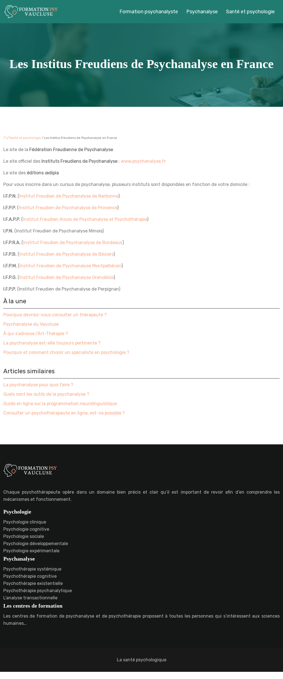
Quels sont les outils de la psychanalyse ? (46, 394)
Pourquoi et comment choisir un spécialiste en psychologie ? (66, 352)
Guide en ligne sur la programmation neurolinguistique (60, 403)
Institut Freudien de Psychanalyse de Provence (68, 207)
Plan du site (141, 675)
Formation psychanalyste (148, 12)
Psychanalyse (202, 12)
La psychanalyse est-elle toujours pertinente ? (52, 343)
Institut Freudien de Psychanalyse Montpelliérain (70, 265)
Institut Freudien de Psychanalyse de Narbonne (68, 196)
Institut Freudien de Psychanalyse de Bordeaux (72, 242)
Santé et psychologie (250, 12)
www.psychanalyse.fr (143, 161)
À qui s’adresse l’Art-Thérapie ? (35, 333)
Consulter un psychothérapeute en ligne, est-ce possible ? (64, 413)
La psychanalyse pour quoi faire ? (38, 384)
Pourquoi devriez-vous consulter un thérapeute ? (55, 314)
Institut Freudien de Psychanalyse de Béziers (66, 254)
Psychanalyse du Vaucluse (31, 324)
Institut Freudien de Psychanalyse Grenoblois (66, 277)
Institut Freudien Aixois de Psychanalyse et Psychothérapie (85, 219)
